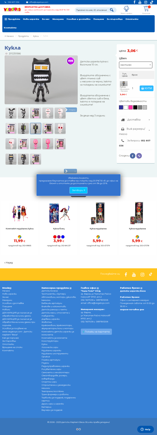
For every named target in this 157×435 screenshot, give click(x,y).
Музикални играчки (51, 350)
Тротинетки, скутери (54, 294)
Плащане (98, 19)
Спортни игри (49, 382)
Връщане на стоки (12, 347)
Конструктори (50, 341)
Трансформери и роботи (55, 394)
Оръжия (46, 356)
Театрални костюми (53, 391)
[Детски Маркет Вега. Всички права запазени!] (78, 429)
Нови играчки (31, 19)
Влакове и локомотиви (54, 306)
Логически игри (50, 347)
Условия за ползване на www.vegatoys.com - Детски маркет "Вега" (17, 331)
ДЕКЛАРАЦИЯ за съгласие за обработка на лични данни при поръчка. (18, 322)
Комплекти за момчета (54, 338)
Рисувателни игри (51, 369)
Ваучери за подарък (52, 410)
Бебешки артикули (52, 303)
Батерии (46, 407)
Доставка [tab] (133, 119)
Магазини (58, 19)
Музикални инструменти (55, 353)
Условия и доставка (78, 19)
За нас (45, 19)
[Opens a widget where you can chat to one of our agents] (145, 429)
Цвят (123, 58)
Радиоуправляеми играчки (56, 366)
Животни (47, 322)
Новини (6, 309)
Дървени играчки (51, 319)
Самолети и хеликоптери (55, 372)
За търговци (115, 19)
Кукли (44, 344)
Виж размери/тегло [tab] (132, 131)
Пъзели (45, 363)
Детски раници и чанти (54, 309)
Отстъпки (131, 19)
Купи (148, 88)
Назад (9, 262)
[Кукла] (41, 81)
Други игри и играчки (53, 404)
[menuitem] (12, 19)
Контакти (10, 28)
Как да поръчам (10, 338)
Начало (10, 36)
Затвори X (78, 190)
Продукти (14, 19)
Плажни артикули (51, 360)
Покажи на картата (97, 331)
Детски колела (50, 291)
